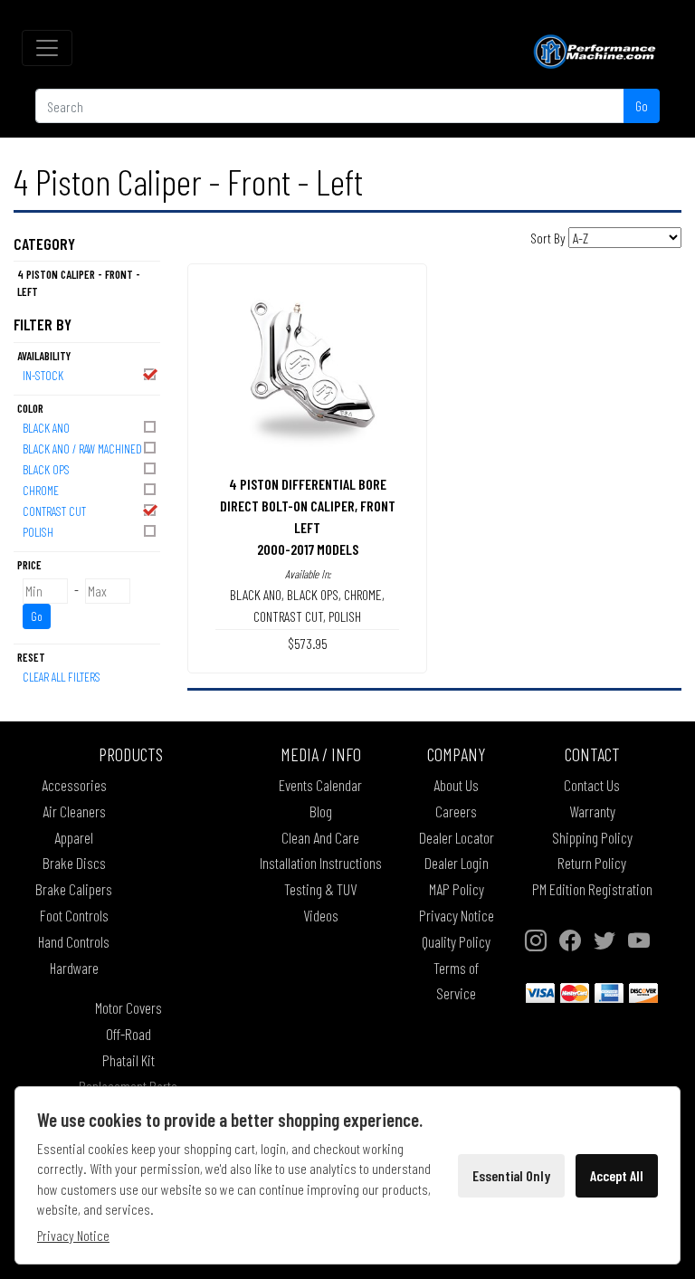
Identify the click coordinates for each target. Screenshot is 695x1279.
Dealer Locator (456, 837)
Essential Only (511, 1175)
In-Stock (43, 375)
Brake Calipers (73, 889)
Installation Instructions (321, 863)
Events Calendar (320, 785)
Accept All (616, 1175)
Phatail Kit (128, 1060)
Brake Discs (74, 863)
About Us (456, 785)
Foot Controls (74, 915)
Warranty (592, 811)
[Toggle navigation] (47, 48)
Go (641, 105)
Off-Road (128, 1034)
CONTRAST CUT (54, 511)
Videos (320, 915)
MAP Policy (456, 889)
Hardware (74, 968)
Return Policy (591, 863)
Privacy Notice (456, 915)
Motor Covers (128, 1007)
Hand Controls (73, 941)
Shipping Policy (592, 837)
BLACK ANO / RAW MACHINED (82, 448)
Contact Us (592, 785)
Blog (320, 811)
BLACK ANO (46, 427)
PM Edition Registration (592, 889)
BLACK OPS (46, 469)
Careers (456, 811)
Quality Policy (456, 941)
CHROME (41, 490)
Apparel (73, 837)
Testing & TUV (320, 889)
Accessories (74, 785)
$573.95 (308, 643)
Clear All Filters (61, 676)
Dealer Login (456, 863)
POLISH (38, 531)
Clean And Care (320, 837)
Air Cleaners (74, 811)
